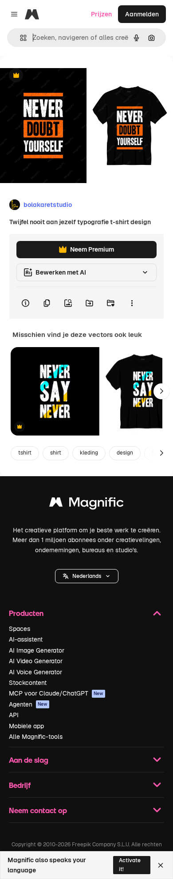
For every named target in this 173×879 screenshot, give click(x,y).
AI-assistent (26, 639)
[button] (86, 576)
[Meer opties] (132, 303)
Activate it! (130, 864)
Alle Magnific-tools (36, 737)
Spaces (19, 629)
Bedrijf (20, 785)
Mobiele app (26, 726)
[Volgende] (161, 391)
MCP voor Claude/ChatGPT (56, 693)
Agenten (28, 704)
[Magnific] (86, 504)
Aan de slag (28, 759)
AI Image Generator (36, 650)
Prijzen (101, 14)
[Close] (160, 865)
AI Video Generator (36, 661)
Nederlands (86, 576)
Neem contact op (38, 810)
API (14, 715)
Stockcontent (28, 683)
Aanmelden (142, 14)
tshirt (24, 452)
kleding (89, 452)
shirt (55, 452)
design (125, 452)
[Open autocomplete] (20, 37)
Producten (26, 613)
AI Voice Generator (35, 672)
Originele (58, 76)
